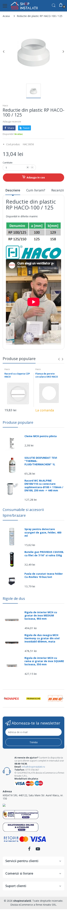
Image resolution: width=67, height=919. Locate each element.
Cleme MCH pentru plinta (40, 436)
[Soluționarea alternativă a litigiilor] (21, 814)
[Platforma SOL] (21, 827)
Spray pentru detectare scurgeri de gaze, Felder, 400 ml (42, 532)
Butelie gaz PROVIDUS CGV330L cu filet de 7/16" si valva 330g (44, 553)
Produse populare (18, 422)
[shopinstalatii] (24, 6)
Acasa (6, 16)
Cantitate (8, 162)
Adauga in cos (36, 177)
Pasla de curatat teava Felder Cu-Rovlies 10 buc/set (43, 575)
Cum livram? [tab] (35, 190)
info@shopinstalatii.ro (33, 766)
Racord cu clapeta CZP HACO (17, 375)
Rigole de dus (14, 598)
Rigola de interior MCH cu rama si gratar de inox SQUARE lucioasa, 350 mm (44, 661)
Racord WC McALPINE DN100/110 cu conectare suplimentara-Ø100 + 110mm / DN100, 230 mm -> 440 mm (43, 485)
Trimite (33, 742)
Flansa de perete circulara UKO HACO (46, 375)
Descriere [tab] (12, 190)
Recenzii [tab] (57, 190)
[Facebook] (29, 850)
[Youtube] (38, 850)
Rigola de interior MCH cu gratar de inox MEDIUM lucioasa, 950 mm (40, 615)
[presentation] (59, 359)
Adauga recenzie (12, 121)
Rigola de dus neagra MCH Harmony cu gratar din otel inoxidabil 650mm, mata (41, 638)
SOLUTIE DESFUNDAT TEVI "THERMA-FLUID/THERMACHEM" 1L (40, 461)
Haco (5, 105)
